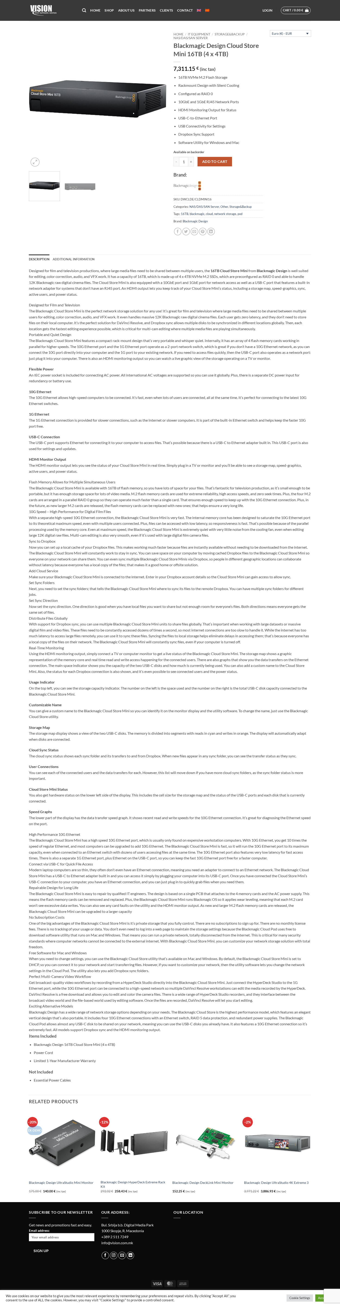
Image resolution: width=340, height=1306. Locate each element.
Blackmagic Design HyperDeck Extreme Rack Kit (133, 1184)
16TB (184, 214)
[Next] (158, 99)
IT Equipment (199, 34)
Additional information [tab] (74, 259)
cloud (209, 214)
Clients (166, 10)
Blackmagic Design (195, 221)
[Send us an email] (122, 1255)
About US (126, 10)
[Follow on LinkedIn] (130, 1255)
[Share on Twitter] (186, 231)
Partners (147, 10)
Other (224, 206)
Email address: (39, 1230)
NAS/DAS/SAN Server (190, 38)
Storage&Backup (230, 34)
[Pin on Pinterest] (203, 231)
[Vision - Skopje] (52, 10)
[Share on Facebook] (178, 231)
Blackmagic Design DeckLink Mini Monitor (203, 1183)
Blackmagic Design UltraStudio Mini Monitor (61, 1183)
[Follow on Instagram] (113, 1255)
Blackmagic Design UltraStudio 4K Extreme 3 (276, 1183)
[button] (267, 10)
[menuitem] (199, 10)
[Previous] (37, 99)
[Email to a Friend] (194, 231)
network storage (225, 214)
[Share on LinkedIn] (211, 231)
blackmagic (197, 214)
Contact (185, 10)
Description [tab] (39, 259)
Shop (109, 10)
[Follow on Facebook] (105, 1255)
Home (95, 10)
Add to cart (215, 161)
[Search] (84, 10)
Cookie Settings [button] (299, 1298)
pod (240, 214)
